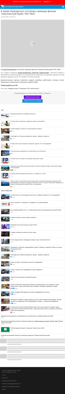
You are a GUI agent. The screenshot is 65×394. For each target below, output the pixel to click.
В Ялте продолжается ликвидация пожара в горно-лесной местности (30, 239)
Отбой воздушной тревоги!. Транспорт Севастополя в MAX (27, 328)
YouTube (51, 321)
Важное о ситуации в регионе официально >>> (32, 1)
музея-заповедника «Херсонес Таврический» (33, 73)
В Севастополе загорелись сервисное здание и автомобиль (27, 121)
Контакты (5, 378)
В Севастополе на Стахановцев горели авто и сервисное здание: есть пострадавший (35, 195)
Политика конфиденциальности (11, 383)
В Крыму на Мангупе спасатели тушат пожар (23, 232)
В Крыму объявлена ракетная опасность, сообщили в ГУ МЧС (28, 173)
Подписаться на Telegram (32, 101)
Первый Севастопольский (41, 321)
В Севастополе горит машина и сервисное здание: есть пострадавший (30, 143)
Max (56, 321)
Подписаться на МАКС (32, 97)
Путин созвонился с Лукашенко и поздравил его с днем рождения (29, 202)
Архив (4, 389)
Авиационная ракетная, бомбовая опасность (23, 113)
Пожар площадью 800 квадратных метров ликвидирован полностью (30, 292)
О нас (3, 375)
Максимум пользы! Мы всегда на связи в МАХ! (23, 225)
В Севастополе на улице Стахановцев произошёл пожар (26, 158)
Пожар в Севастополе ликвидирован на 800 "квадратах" (26, 269)
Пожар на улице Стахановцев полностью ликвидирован (26, 262)
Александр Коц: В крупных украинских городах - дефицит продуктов (29, 136)
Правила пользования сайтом (11, 386)
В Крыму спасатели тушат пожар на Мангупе (23, 217)
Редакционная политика (9, 381)
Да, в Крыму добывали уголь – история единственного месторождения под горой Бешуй (35, 210)
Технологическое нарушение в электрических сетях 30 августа (28, 151)
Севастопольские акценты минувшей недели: (23, 277)
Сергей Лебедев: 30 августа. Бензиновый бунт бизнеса (26, 128)
